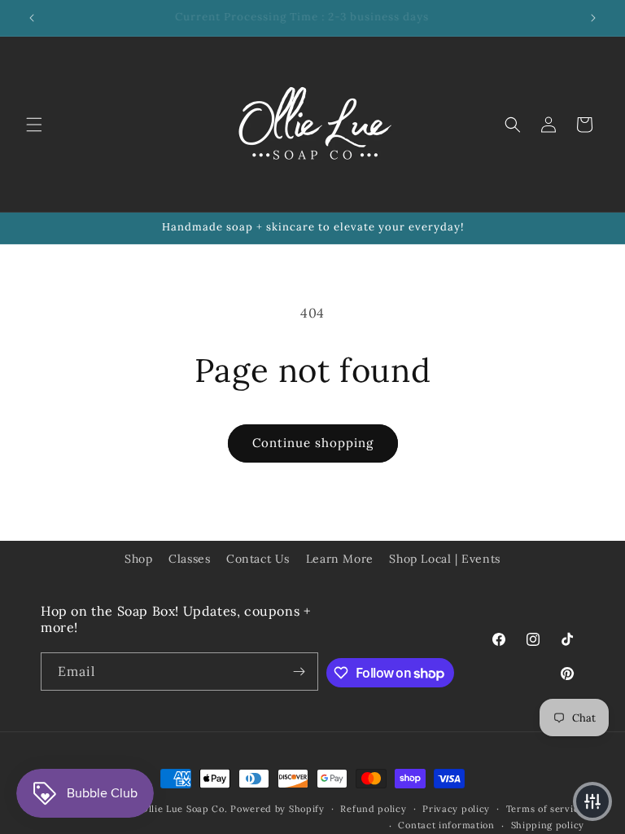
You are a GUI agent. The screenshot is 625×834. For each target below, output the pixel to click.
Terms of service (545, 808)
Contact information (446, 825)
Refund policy (373, 808)
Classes (189, 558)
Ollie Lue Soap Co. (184, 808)
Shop (138, 558)
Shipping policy (548, 825)
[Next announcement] (593, 18)
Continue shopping (313, 442)
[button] (34, 125)
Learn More (340, 558)
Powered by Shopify (277, 808)
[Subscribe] (299, 671)
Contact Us (258, 558)
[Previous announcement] (32, 18)
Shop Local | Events (444, 558)
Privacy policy (456, 808)
